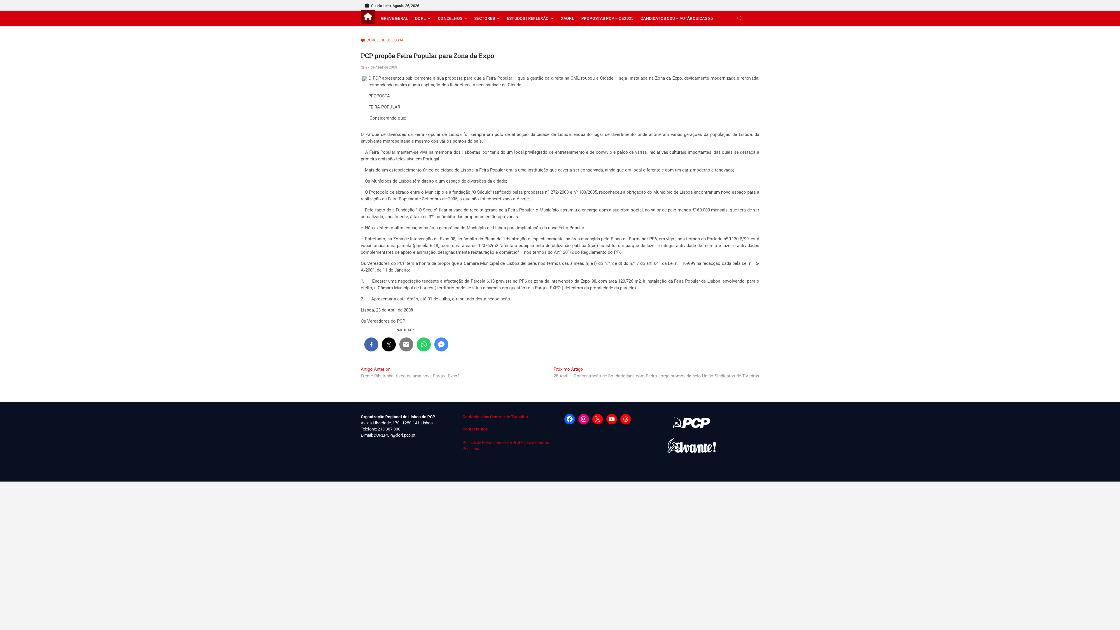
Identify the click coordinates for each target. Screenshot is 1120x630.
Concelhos (450, 18)
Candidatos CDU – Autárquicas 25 (676, 18)
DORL (420, 18)
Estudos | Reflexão (528, 18)
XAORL (567, 18)
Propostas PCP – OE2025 (607, 18)
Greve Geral (394, 18)
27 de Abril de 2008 (381, 67)
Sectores (484, 18)
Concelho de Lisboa (385, 40)
